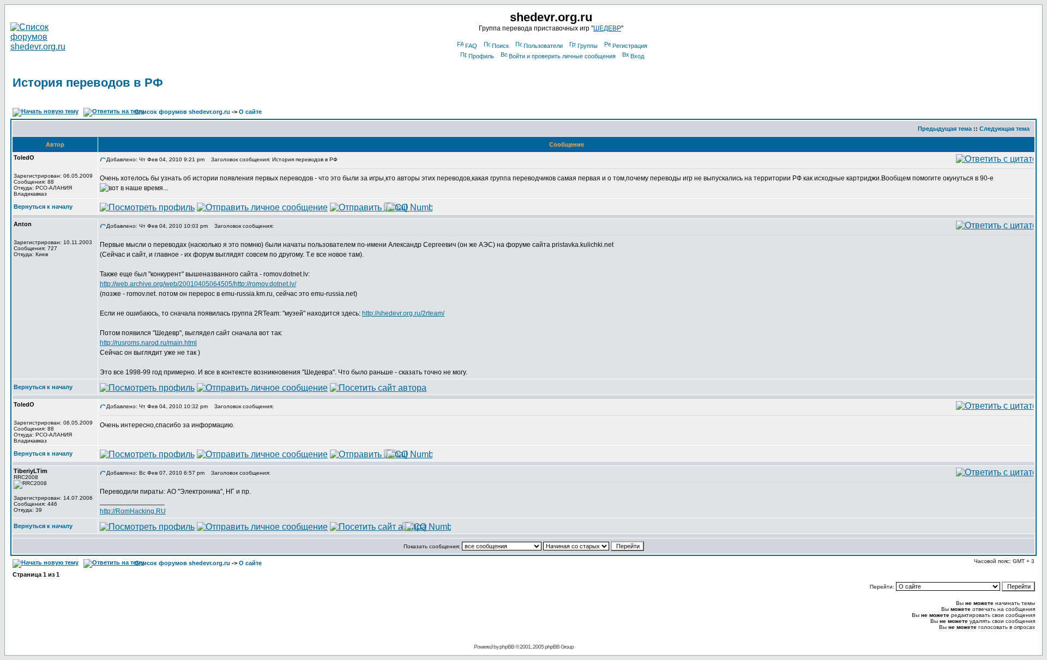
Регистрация (629, 46)
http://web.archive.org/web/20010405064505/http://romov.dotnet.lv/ (198, 284)
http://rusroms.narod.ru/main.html (148, 343)
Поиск (500, 46)
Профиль (481, 56)
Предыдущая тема (945, 128)
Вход (637, 56)
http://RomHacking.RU (133, 511)
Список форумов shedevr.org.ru (182, 111)
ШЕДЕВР (607, 28)
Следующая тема (1004, 128)
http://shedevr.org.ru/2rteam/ (403, 313)
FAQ (471, 46)
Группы (587, 46)
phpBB (507, 647)
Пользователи (543, 46)
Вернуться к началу (43, 206)
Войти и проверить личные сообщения (562, 56)
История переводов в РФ (88, 82)
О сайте (250, 111)
